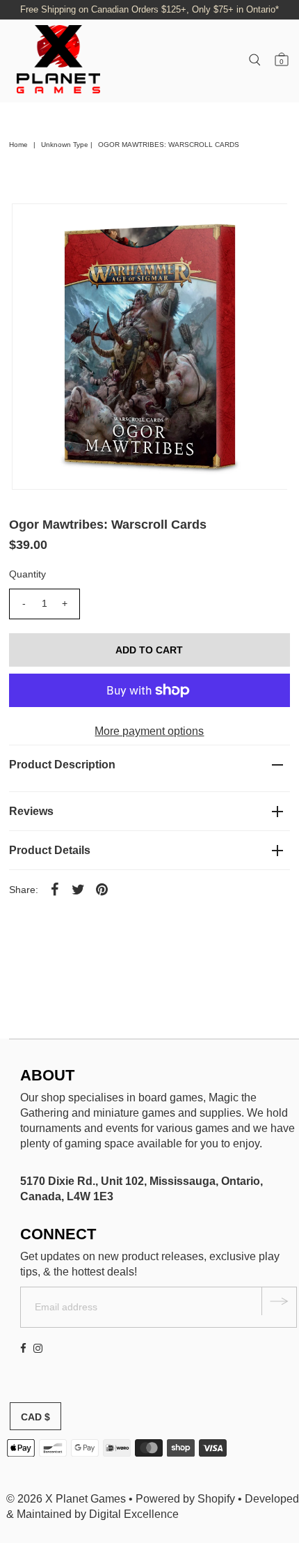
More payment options (149, 731)
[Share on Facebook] (55, 888)
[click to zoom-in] (265, 225)
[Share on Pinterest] (102, 888)
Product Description (62, 764)
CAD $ (35, 1416)
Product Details (49, 850)
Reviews (31, 811)
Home (18, 144)
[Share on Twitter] (78, 888)
